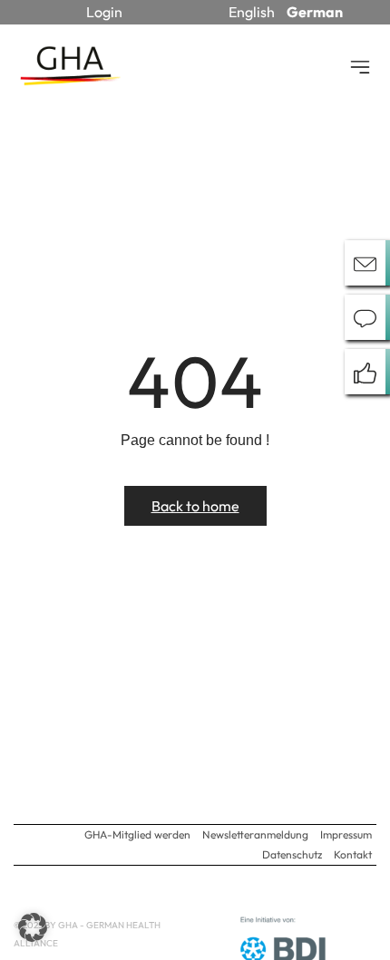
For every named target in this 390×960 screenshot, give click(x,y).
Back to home (195, 506)
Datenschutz (292, 854)
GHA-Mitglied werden (137, 834)
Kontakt (353, 854)
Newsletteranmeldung (255, 834)
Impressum (346, 834)
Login (104, 12)
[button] (32, 927)
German (315, 12)
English (252, 12)
